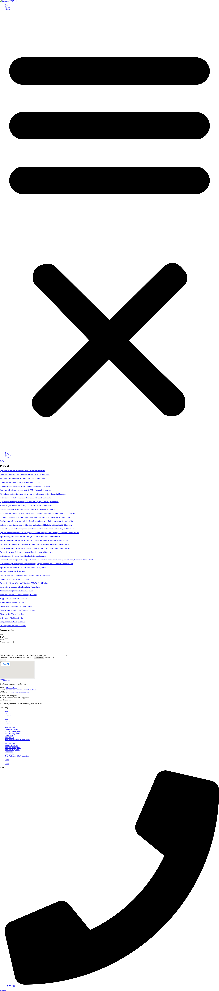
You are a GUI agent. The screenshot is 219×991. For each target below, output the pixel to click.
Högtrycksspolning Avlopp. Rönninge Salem (16, 606)
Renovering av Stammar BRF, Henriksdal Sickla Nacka (20, 587)
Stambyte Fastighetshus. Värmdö (12, 602)
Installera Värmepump (13, 731)
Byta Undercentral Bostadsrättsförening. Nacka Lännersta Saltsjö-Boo (25, 575)
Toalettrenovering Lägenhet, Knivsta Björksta (16, 591)
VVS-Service (5, 680)
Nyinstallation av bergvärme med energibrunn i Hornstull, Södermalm (25, 486)
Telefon (3, 637)
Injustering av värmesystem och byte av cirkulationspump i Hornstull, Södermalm (29, 502)
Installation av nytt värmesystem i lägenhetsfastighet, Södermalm (23, 556)
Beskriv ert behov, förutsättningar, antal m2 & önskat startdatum (23, 655)
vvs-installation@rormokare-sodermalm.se (21, 690)
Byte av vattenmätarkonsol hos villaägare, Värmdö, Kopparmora (23, 568)
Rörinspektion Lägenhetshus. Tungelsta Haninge (17, 610)
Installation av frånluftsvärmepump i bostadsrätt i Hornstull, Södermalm (25, 498)
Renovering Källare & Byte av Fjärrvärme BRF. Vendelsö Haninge (24, 583)
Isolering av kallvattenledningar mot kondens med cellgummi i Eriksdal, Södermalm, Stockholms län (36, 525)
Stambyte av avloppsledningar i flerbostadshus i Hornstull (20, 482)
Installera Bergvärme (12, 734)
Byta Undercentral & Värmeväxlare (17, 740)
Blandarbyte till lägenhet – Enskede (13, 626)
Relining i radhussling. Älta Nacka (12, 571)
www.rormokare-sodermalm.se (19, 692)
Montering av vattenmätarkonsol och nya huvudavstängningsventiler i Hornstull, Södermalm (33, 494)
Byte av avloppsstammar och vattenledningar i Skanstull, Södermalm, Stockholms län (30, 537)
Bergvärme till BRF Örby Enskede (12, 622)
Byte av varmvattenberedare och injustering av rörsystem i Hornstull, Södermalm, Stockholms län (35, 548)
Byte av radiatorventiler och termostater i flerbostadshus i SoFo (22, 471)
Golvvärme (9, 736)
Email (2, 639)
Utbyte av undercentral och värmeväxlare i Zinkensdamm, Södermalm (25, 475)
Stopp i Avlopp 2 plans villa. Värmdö (13, 599)
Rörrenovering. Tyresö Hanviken (12, 614)
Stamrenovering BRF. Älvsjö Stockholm (14, 579)
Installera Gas (9, 738)
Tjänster (7, 9)
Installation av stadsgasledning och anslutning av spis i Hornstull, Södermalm (27, 509)
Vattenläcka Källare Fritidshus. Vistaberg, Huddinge (18, 595)
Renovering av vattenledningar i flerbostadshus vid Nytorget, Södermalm (26, 552)
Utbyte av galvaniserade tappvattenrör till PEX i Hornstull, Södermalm (25, 490)
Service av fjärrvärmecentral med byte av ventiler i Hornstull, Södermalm (26, 506)
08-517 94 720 (11, 688)
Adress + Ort (5, 642)
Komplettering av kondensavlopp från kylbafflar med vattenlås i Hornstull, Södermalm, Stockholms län (37, 529)
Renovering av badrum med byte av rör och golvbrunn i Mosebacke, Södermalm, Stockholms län (35, 544)
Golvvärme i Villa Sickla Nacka (11, 618)
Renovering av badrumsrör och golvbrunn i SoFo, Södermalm (22, 478)
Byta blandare (10, 727)
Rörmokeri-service (11, 729)
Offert (7, 760)
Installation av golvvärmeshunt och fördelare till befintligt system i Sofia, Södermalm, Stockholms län (36, 521)
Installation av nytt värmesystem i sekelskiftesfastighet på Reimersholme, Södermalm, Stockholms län (36, 564)
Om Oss (7, 7)
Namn (2, 635)
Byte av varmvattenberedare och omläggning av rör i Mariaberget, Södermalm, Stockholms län (34, 540)
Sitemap (3, 990)
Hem (6, 5)
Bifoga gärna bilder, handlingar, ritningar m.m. (17, 657)
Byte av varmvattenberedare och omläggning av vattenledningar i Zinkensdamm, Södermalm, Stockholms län (39, 533)
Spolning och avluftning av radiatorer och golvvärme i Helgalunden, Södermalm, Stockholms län (35, 517)
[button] (109, 231)
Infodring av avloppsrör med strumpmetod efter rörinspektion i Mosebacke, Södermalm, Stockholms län (37, 513)
